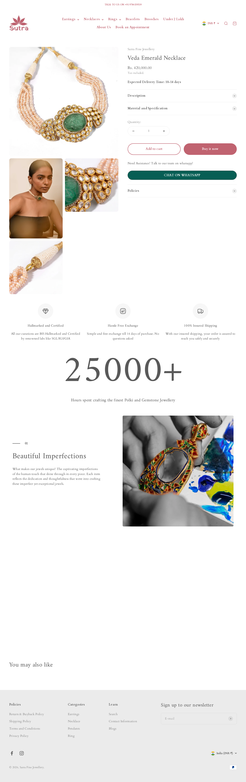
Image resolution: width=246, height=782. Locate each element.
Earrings (69, 19)
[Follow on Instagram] (21, 753)
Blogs (112, 728)
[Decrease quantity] (133, 131)
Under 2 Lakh (173, 19)
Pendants (74, 728)
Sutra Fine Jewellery (141, 49)
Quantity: (134, 122)
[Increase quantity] (164, 131)
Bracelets (133, 19)
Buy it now (210, 149)
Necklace (74, 721)
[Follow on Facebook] (11, 753)
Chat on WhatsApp (182, 175)
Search (113, 714)
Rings (112, 19)
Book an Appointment (132, 27)
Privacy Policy (18, 736)
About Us (104, 27)
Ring (71, 736)
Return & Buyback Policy (26, 714)
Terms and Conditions (24, 728)
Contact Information (123, 721)
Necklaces (92, 19)
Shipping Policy (20, 721)
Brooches (152, 19)
